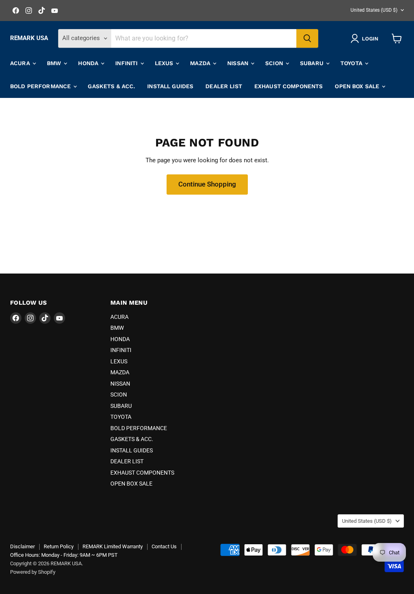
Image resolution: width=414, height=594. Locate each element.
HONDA (89, 63)
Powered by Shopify (32, 572)
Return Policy (59, 546)
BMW (55, 63)
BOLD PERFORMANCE (41, 86)
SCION (275, 63)
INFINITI (127, 63)
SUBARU (312, 63)
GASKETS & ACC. (111, 86)
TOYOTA (352, 63)
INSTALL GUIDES (170, 86)
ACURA (21, 63)
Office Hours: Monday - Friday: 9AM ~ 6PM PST (64, 555)
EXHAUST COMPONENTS (288, 86)
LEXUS (165, 63)
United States (374, 10)
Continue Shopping (207, 184)
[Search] (307, 38)
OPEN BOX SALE (358, 86)
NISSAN (238, 63)
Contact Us (164, 546)
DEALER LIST (223, 86)
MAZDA (201, 63)
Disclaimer (22, 546)
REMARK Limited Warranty (112, 546)
